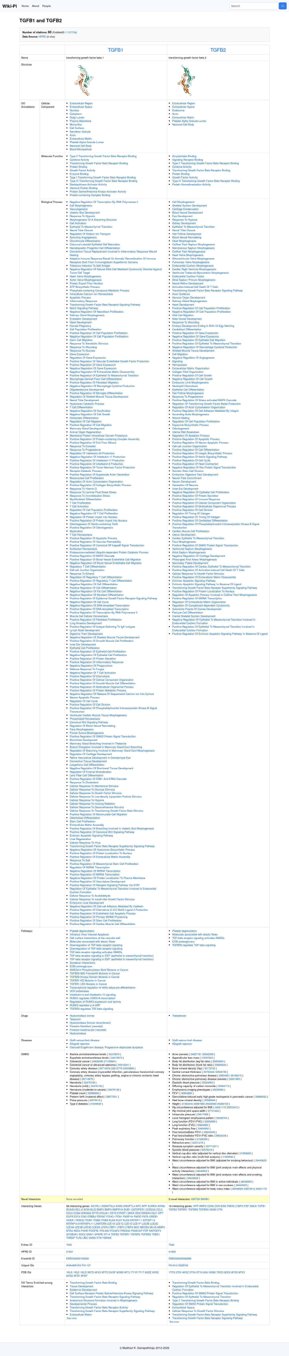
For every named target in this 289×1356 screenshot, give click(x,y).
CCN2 (76, 1213)
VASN (92, 1238)
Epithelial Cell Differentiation (188, 389)
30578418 (94, 1100)
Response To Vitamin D (83, 488)
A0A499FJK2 (73, 1265)
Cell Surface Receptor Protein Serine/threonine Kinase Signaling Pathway (111, 1293)
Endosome (178, 110)
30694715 (223, 1086)
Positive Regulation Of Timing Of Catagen (196, 517)
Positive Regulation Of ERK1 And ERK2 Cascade (98, 779)
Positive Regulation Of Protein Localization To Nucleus (101, 853)
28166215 (236, 1075)
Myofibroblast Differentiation (85, 499)
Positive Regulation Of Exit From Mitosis (93, 442)
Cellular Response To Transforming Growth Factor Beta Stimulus (106, 810)
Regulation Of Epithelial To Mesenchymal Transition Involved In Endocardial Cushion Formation (113, 890)
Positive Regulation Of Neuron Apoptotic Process (200, 442)
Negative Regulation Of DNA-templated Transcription (100, 605)
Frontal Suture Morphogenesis (87, 733)
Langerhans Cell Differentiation (87, 764)
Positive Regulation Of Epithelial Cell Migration (198, 340)
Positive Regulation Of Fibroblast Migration (94, 382)
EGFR (69, 1216)
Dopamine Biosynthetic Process (190, 425)
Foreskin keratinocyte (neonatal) (88, 1030)
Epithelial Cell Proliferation (85, 648)
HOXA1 (70, 1220)
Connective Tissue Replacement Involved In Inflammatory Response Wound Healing (113, 253)
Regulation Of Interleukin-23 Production (92, 453)
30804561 (224, 1075)
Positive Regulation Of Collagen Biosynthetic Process (100, 485)
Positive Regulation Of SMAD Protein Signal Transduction (103, 736)
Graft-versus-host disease (84, 1040)
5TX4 (193, 1272)
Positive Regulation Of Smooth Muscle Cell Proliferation (101, 641)
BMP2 (100, 1209)
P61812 (173, 1265)
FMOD (137, 1216)
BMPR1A (117, 1209)
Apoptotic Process (80, 297)
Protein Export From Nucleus (86, 283)
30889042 (260, 1096)
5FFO (105, 1272)
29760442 (208, 1072)
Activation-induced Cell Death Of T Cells (195, 287)
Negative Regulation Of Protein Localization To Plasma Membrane (107, 878)
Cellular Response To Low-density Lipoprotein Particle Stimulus (106, 796)
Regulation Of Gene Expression (88, 357)
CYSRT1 (122, 1213)
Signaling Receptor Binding (187, 159)
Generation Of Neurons (185, 485)
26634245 (209, 1132)
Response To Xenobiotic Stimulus (89, 343)
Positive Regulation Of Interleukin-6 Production (96, 464)
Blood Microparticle (81, 149)
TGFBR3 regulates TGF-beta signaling (91, 1009)
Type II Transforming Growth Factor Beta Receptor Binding (103, 156)
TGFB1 (115, 49)
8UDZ (148, 1272)
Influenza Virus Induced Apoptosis (89, 934)
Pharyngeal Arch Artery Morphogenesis (194, 559)
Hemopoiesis (179, 365)
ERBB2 (91, 1216)
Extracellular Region (81, 103)
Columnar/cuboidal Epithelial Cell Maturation (95, 244)
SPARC (99, 1234)
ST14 (107, 1234)
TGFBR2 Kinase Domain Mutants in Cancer (94, 977)
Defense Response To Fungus (87, 669)
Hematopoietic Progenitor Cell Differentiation (95, 248)
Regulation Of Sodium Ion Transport (90, 234)
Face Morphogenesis (82, 729)
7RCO (219, 1272)
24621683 (234, 1079)
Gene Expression (79, 354)
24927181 (196, 1054)
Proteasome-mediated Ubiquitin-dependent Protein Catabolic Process (109, 552)
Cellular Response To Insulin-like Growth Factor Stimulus (102, 899)
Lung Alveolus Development (86, 623)
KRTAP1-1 (136, 1220)
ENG (84, 1216)
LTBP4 (129, 1227)
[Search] (283, 5)
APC (138, 1206)
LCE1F (137, 1223)
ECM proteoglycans (81, 966)
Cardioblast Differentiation (186, 329)
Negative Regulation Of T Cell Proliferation (94, 513)
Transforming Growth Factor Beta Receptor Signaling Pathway (105, 304)
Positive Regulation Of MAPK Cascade (92, 556)
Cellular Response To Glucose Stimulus (92, 789)
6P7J (127, 1272)
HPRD (42, 36)
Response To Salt (80, 860)
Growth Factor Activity (82, 170)
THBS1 (156, 1234)
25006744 (221, 1118)
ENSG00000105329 (77, 1258)
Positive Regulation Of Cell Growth (192, 375)
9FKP (84, 1276)
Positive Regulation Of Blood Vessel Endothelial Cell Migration (105, 559)
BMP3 (108, 1209)
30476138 (89, 1082)
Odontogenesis (180, 428)
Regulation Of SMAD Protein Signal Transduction (200, 1304)
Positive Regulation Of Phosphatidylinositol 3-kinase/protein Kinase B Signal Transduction (113, 709)
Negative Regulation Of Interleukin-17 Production (97, 457)
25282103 (222, 1103)
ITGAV (88, 1220)
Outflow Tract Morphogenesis (188, 251)
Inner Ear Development (83, 644)
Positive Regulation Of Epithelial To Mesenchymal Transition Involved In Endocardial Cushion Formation (213, 628)
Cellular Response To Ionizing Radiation (92, 803)
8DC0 (227, 1272)
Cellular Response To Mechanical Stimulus (94, 786)
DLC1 (154, 1213)
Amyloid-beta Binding (184, 156)
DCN (138, 1213)
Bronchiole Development (84, 740)
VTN (98, 1238)
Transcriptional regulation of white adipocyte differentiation (102, 987)
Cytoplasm (76, 114)
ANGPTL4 (129, 1206)
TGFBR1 (125, 1234)
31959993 (245, 1153)
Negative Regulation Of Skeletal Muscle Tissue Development (104, 637)
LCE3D (87, 1227)
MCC (136, 1227)
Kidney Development (184, 223)
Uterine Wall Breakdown (185, 432)
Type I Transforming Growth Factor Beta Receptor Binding (103, 177)
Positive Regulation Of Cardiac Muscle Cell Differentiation (102, 924)
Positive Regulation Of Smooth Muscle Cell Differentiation (102, 683)
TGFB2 (218, 49)
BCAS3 (70, 1209)
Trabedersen (179, 1015)
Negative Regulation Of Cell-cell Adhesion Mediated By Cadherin (106, 906)
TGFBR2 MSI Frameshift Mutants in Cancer (95, 973)
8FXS (234, 1272)
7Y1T (141, 1272)
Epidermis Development (83, 1290)
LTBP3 (120, 1227)
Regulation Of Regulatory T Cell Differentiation (96, 577)
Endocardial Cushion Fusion (188, 276)
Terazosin (75, 1019)
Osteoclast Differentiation (84, 418)
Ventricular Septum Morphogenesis (192, 549)
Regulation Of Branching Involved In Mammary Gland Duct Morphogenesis (112, 750)
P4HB (84, 1231)
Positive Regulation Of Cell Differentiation (93, 588)
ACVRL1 (96, 1206)
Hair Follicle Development (186, 234)
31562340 (187, 1103)
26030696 (218, 1089)
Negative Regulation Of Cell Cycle (89, 602)
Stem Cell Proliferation (82, 821)
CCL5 (69, 1213)
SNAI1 (90, 1234)
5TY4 (199, 1272)
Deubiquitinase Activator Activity (88, 184)
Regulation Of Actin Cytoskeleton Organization (96, 481)
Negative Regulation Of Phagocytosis (91, 665)
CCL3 (159, 1209)
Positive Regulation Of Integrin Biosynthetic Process (202, 453)
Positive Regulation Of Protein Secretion (93, 658)
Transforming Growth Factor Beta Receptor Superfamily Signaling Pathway (112, 846)
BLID (93, 1209)
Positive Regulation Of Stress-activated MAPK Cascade (204, 400)
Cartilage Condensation (185, 209)
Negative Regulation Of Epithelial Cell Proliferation (98, 655)
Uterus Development (183, 534)
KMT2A (195, 1199)
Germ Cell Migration (81, 340)
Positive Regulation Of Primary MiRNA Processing (98, 917)
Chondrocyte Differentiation (85, 241)
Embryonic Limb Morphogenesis (190, 382)
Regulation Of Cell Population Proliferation (94, 510)
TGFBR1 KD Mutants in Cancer (88, 980)
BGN (86, 1209)
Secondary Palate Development (190, 563)
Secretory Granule (80, 131)
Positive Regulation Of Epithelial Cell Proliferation (98, 651)
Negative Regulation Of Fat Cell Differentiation (96, 591)
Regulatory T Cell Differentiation (88, 566)
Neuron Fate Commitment (187, 478)
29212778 (116, 1068)
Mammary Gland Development (87, 428)
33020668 (128, 1068)
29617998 (202, 1114)
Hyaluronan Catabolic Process (87, 403)
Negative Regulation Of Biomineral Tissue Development (101, 768)
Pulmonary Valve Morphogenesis (191, 262)
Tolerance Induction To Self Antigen (90, 265)
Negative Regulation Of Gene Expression (93, 368)
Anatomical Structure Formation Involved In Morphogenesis (103, 1300)
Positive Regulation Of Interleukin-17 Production (97, 460)
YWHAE (107, 1238)
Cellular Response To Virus (85, 842)
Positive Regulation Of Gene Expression (93, 365)
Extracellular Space (81, 107)
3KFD (90, 1272)
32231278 (197, 1142)
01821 (69, 1251)
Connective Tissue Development (88, 761)
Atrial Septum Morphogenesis (189, 552)
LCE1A (111, 1223)
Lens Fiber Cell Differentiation (86, 775)
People (46, 6)
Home (25, 6)
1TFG (172, 1272)
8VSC (155, 1272)
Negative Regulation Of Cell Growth (90, 414)
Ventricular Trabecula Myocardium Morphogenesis (200, 273)
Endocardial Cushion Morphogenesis (193, 265)
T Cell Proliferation (80, 503)
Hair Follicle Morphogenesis (188, 393)
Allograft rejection (80, 1044)
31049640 (95, 1103)
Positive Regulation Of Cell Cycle (191, 460)
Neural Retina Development (187, 283)
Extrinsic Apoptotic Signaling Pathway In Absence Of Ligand (206, 584)
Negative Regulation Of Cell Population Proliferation (99, 336)
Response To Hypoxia (82, 216)
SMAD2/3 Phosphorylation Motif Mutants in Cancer (99, 970)
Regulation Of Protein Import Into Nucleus (93, 517)
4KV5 (98, 1272)
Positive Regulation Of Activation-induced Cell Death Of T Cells (208, 570)
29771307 (211, 1146)
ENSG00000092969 (180, 1258)
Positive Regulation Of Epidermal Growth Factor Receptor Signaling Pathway (113, 598)
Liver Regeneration (80, 839)
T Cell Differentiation (81, 407)
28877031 (111, 1096)
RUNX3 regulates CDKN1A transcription (92, 998)
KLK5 (112, 1220)
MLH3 (153, 1227)
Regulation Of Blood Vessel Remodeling (92, 726)
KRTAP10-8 (73, 1223)
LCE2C (154, 1223)
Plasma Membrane (80, 121)
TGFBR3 (146, 1234)
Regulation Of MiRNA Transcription (90, 867)
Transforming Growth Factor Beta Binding (93, 1282)
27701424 (213, 1111)
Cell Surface (77, 128)
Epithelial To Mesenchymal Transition (91, 226)
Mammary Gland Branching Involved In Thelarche (98, 743)
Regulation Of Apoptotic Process (191, 435)
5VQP (112, 1272)
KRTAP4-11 (87, 1223)
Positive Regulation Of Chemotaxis (90, 676)
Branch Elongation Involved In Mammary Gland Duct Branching (106, 747)
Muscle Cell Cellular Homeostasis (89, 616)
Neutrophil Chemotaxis (185, 386)
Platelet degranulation (82, 931)
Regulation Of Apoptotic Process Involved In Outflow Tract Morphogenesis (214, 595)
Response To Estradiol (83, 446)
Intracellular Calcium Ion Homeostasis (91, 294)
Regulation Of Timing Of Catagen (191, 513)
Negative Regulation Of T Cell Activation (93, 672)
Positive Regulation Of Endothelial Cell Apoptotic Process (103, 913)
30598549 (209, 1100)
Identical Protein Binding (84, 188)
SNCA (253, 1206)
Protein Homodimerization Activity (191, 184)
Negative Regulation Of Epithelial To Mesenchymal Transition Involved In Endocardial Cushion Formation (213, 621)
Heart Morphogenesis (184, 241)
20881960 (199, 1103)
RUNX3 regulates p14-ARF (85, 1005)
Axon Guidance (181, 294)
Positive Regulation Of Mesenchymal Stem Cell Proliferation (104, 864)
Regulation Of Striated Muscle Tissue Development (99, 396)
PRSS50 (125, 1231)
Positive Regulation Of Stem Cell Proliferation (96, 920)
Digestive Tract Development (86, 634)
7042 (171, 1244)
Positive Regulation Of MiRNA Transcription (95, 874)
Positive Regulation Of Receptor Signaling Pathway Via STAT (105, 885)
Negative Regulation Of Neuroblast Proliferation (96, 311)
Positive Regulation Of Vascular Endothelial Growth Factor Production (109, 361)
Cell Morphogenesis (81, 205)
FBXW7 (101, 1216)
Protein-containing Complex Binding (90, 195)
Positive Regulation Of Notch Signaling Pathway (199, 457)
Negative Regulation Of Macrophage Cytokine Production (102, 386)
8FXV (241, 1272)
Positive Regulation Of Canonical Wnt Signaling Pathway (102, 832)
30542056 (207, 1054)
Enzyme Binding (79, 174)
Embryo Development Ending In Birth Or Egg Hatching (203, 326)
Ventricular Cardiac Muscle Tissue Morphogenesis (98, 715)
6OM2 (120, 1272)
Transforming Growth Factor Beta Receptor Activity (99, 1307)
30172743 (209, 1068)
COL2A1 (104, 1213)
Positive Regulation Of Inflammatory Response (96, 662)
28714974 (104, 1068)
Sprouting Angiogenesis (83, 237)
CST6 (113, 1213)
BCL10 (79, 1209)
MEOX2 (144, 1227)
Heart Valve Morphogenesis (85, 276)
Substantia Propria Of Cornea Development (196, 609)
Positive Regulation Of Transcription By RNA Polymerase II (103, 612)
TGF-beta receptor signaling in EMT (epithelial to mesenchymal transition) (112, 955)
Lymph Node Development (85, 630)
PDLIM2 (104, 1231)
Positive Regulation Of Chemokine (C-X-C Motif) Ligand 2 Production (109, 910)
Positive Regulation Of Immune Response (196, 499)
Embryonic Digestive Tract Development (195, 474)
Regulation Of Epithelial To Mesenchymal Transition (201, 1297)
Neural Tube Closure (81, 230)
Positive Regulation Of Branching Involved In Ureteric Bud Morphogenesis (112, 828)
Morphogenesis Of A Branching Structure (93, 219)
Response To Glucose (82, 350)
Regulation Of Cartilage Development (91, 754)
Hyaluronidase (78, 1033)
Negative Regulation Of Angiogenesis (193, 357)
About (35, 6)
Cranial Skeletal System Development (193, 616)
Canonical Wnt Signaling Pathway (89, 722)
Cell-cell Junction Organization (87, 570)
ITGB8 (104, 1220)
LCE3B (79, 1227)
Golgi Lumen (77, 117)
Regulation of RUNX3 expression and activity (95, 1001)
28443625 (260, 1160)
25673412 (232, 1107)
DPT (160, 1213)
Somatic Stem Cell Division (187, 471)
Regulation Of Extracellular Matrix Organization (199, 602)
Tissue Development (81, 1286)
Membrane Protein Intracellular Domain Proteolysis (99, 435)
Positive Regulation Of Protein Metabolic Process (98, 690)
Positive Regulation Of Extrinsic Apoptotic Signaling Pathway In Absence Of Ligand (220, 634)
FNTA (145, 1216)
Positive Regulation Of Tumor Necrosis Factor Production (102, 467)
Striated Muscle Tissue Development (193, 350)
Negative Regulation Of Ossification (90, 411)
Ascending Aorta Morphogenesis (190, 414)
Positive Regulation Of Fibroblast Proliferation (96, 619)
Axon (73, 135)
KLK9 (126, 1220)
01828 (172, 1251)
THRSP (70, 1238)
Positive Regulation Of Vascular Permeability (95, 542)
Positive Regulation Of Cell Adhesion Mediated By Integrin (205, 411)
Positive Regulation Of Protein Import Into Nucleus (98, 520)
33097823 (207, 1057)
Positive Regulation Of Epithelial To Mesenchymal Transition (104, 375)
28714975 (87, 1079)
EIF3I (77, 1216)
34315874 (114, 1054)
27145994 (109, 1061)
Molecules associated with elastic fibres (92, 941)
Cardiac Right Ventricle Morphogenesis (194, 269)
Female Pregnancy (80, 326)
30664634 (218, 1061)
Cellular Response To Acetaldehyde (90, 895)
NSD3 (77, 1231)
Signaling (177, 361)
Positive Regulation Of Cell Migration (91, 425)
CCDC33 (150, 1209)
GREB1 (153, 1216)
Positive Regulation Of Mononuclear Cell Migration (98, 814)
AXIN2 (161, 1206)
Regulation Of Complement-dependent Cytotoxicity (201, 605)
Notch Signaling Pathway (84, 308)
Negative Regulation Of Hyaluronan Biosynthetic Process (102, 849)
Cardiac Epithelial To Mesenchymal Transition (198, 538)
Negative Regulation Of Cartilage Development (198, 556)
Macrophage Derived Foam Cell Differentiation (96, 379)
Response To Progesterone (85, 449)
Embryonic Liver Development (87, 903)
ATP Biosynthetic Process (85, 287)
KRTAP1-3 (149, 1220)
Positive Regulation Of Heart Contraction (195, 464)
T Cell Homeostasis (81, 534)
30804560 (186, 1093)
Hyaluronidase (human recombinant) (90, 1022)
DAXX (131, 1213)
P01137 (86, 1265)
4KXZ (185, 1272)
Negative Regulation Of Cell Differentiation (94, 584)
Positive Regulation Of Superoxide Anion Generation (99, 474)
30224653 (207, 1082)
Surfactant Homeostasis (83, 549)
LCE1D (128, 1223)
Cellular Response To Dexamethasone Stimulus (97, 807)
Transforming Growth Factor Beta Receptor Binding (99, 163)
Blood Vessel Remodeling (186, 237)
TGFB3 (173, 1209)
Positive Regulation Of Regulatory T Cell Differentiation (101, 580)
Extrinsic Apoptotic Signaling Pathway (91, 835)
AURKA (152, 1206)
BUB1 (127, 1209)
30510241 (123, 1065)
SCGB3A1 (72, 1234)
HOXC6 (79, 1220)
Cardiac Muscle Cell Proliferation (190, 531)
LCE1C (120, 1223)
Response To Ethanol (82, 573)
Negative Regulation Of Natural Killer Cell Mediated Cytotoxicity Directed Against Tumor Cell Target (116, 271)
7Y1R (134, 1272)
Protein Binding (78, 167)
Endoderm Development (83, 319)
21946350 (202, 1139)
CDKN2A (86, 1213)
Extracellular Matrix (81, 138)
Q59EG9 (183, 1265)
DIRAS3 (146, 1213)
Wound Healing (180, 418)
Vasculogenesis (79, 209)
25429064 (210, 1103)
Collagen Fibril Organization (187, 372)
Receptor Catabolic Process (86, 471)
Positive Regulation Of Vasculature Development (97, 881)
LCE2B (145, 1223)
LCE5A (96, 1227)
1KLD (83, 1272)
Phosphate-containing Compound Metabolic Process (99, 290)
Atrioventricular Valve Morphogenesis (193, 258)
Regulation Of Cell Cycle (84, 701)
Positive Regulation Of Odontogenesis (91, 527)
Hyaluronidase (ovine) (82, 1015)
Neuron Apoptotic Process (85, 697)
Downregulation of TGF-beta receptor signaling (96, 945)
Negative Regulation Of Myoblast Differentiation (97, 595)
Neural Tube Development (84, 400)
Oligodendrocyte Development (87, 389)
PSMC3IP (136, 1231)
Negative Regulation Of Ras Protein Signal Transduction (204, 467)
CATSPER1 (138, 1209)
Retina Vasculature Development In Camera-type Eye (100, 757)
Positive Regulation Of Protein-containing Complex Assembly (105, 439)
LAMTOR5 (100, 1223)
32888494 (93, 1093)
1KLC (76, 1272)
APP (144, 1206)
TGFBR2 (135, 1234)
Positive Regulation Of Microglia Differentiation (96, 393)
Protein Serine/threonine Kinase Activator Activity (98, 191)
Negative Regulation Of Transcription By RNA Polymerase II (104, 202)
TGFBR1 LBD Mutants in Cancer (88, 984)
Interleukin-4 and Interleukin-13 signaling (93, 994)
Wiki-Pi (9, 6)
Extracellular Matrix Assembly (87, 825)
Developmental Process (83, 1304)
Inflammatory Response (83, 301)
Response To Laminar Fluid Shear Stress (93, 492)
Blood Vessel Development (187, 212)
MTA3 (69, 1231)
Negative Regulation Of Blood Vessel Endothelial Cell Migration (106, 563)
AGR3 (119, 1206)
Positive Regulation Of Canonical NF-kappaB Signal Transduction (107, 545)
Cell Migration (180, 354)
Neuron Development (184, 481)
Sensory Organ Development (188, 297)
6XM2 (212, 1272)
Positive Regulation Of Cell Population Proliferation (99, 333)
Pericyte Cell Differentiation (187, 612)
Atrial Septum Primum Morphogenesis (193, 280)
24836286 (97, 1061)
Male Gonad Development (187, 319)
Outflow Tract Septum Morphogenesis (193, 244)
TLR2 (79, 1238)
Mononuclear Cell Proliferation (87, 478)
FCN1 (119, 1216)
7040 (69, 1244)
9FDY (77, 1276)
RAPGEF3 (155, 1231)
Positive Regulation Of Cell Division (90, 704)
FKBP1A (128, 1216)
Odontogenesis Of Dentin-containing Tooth (94, 524)
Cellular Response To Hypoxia (87, 800)
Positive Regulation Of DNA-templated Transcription (99, 609)
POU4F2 (115, 1231)
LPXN (104, 1227)
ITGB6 (96, 1220)
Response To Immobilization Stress (90, 495)
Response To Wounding (83, 347)
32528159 (220, 1072)
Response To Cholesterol (84, 782)
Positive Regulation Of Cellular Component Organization (101, 680)
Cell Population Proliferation (85, 329)
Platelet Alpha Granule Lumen (87, 142)
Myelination (76, 531)
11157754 (70, 32)
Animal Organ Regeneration (85, 432)
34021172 (220, 1107)
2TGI (178, 1272)
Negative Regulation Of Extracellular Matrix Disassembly (102, 372)
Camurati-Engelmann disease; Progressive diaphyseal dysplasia (106, 1047)
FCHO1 (110, 1216)
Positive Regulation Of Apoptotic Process (93, 538)
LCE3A (70, 1227)
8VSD (69, 1276)
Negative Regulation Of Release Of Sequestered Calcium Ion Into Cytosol (112, 694)
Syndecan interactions (82, 962)
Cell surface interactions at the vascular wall (95, 938)
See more (71, 1318)
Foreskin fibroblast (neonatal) (86, 1026)
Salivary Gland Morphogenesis (87, 315)
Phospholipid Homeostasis (85, 718)
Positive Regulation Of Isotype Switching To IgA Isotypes (102, 626)
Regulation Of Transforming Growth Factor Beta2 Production (206, 403)
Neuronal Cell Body (81, 145)
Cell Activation (78, 223)
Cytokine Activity (79, 159)
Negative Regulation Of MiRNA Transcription (95, 871)
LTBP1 (112, 1227)
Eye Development (182, 216)
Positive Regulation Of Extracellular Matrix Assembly (100, 857)
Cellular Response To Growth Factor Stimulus (96, 793)
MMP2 (161, 1227)
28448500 (201, 1171)
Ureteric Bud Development (85, 212)
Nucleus (74, 110)
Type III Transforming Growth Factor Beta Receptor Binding (103, 181)
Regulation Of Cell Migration (86, 421)
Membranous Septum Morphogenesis (193, 248)
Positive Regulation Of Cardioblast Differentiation (200, 520)
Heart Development (81, 322)
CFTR (95, 1213)
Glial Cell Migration (183, 315)
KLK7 (119, 1220)
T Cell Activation (79, 506)
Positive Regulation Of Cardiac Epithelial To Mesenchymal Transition (211, 566)
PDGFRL (94, 1231)
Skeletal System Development (189, 205)
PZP (145, 1231)
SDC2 (82, 1234)
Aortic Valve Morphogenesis (86, 280)
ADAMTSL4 (108, 1206)
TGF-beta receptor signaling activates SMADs (96, 952)
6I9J (205, 1272)
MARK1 (205, 1199)
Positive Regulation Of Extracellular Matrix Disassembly (204, 577)
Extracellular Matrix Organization (190, 368)
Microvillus (76, 124)
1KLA (69, 1272)
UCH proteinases (79, 991)
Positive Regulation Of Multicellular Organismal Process (102, 687)
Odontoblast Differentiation (85, 818)
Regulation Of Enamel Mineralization (90, 772)
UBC (85, 1238)
